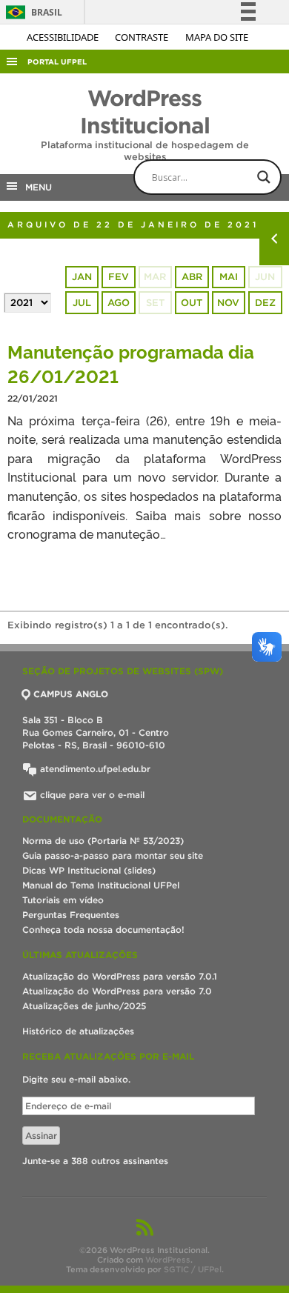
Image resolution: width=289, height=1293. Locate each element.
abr (192, 276)
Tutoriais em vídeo (63, 900)
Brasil (31, 12)
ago (118, 302)
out (191, 302)
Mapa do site (216, 37)
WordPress (167, 1259)
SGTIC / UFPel (193, 1269)
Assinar (41, 1135)
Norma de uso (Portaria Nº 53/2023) (103, 840)
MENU (35, 187)
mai (228, 276)
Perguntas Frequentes (70, 915)
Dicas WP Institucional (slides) (89, 870)
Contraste (142, 37)
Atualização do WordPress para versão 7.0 (117, 991)
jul (82, 302)
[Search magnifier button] (263, 177)
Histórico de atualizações (78, 1031)
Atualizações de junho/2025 (84, 1006)
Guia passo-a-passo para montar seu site (112, 855)
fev (118, 276)
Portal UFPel (57, 62)
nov (228, 302)
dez (265, 302)
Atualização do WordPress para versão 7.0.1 (119, 976)
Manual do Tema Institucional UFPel (100, 885)
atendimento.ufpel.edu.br (93, 769)
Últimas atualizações (80, 955)
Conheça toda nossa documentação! (103, 929)
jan (82, 276)
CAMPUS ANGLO (70, 694)
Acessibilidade (64, 37)
